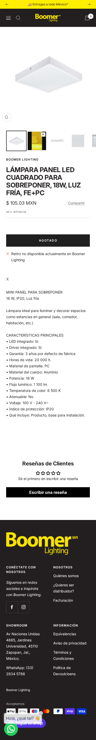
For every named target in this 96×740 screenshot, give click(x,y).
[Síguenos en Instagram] (23, 607)
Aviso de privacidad (70, 643)
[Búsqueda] (18, 18)
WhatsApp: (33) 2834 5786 (19, 670)
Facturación (63, 600)
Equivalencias (64, 634)
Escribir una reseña (48, 492)
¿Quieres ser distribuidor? (63, 588)
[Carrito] (87, 18)
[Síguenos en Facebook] (12, 607)
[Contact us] (11, 729)
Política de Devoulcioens (64, 670)
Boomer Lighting (22, 159)
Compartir (76, 203)
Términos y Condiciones (63, 655)
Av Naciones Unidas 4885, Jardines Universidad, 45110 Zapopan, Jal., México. (23, 646)
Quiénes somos (66, 576)
